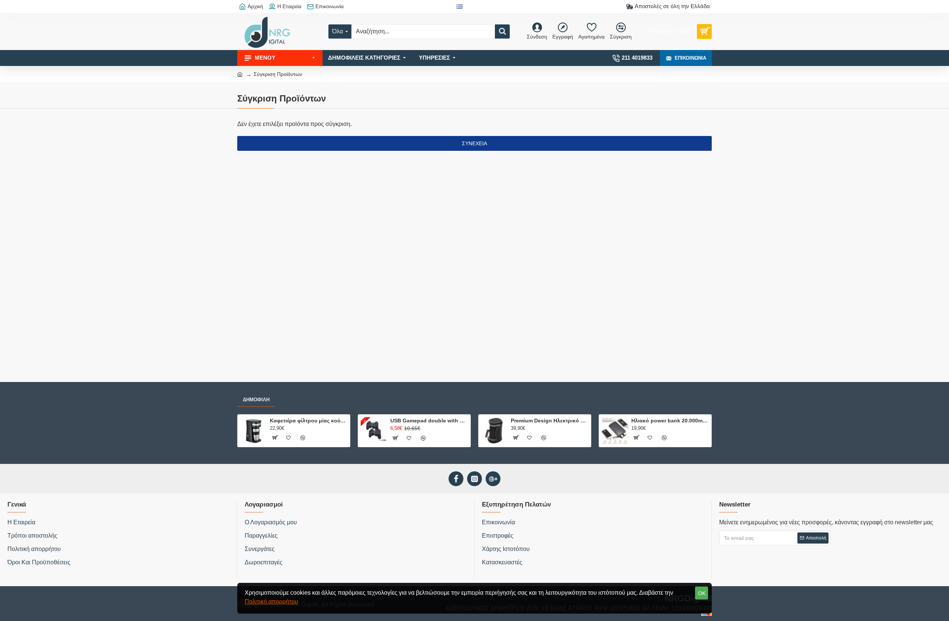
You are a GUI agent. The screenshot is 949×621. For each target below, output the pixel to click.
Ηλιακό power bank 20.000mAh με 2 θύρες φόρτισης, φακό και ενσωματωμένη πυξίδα (670, 421)
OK (701, 593)
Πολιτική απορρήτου (271, 601)
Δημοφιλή (256, 399)
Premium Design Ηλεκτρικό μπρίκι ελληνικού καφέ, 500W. (549, 421)
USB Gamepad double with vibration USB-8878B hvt (429, 421)
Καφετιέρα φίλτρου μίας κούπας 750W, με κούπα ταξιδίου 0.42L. (308, 421)
